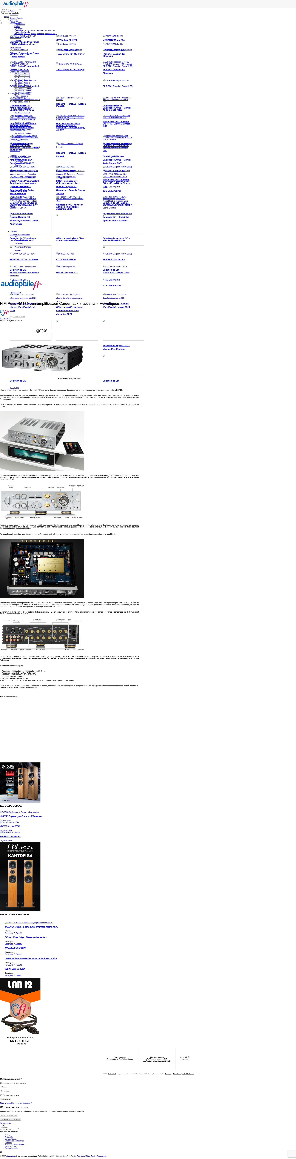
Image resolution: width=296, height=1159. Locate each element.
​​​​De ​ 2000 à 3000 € (22, 78)
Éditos (12, 11)
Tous (16, 20)
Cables (17, 27)
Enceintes (18, 29)
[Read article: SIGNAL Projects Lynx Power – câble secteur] (69, 812)
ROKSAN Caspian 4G (114, 171)
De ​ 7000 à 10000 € (22, 85)
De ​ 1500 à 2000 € (22, 76)
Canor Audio (102, 1156)
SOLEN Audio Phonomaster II (24, 66)
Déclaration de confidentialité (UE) (157, 1061)
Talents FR (14, 388)
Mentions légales (157, 1057)
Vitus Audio (177, 1074)
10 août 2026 (5, 821)
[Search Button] (20, 9)
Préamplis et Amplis (22, 163)
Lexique (185, 1059)
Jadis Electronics (188, 1074)
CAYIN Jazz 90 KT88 (66, 40)
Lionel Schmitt (19, 317)
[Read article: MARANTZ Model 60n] (69, 832)
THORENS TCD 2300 (15, 948)
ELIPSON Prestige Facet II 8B (118, 86)
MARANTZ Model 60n (114, 40)
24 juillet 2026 (6, 831)
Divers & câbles (20, 160)
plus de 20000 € (21, 96)
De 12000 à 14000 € (23, 89)
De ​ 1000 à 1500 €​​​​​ (22, 74)
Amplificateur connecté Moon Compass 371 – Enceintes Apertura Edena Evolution (117, 146)
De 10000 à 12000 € (23, 87)
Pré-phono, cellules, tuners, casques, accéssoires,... (35, 34)
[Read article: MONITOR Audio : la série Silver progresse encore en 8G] (72, 923)
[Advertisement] (42, 713)
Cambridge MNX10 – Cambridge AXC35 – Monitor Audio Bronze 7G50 (117, 159)
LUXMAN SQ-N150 (19, 70)
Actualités (14, 15)
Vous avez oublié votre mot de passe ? (16, 1103)
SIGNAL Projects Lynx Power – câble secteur (24, 43)
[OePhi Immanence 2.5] (20, 802)
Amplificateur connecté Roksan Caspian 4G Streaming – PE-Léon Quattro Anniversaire (24, 147)
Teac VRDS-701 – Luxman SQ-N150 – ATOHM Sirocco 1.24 (116, 124)
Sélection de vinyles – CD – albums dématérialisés (70, 239)
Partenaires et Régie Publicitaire (120, 1059)
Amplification (19, 25)
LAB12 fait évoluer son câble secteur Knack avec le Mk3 (31, 959)
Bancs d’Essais (11, 1139)
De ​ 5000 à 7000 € (22, 83)
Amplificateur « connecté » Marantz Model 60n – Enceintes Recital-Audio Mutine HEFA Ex (23, 127)
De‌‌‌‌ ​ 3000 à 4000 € (22, 79)
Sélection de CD (18, 381)
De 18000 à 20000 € (23, 94)
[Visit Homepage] (16, 7)
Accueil (3, 298)
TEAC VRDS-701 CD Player (70, 70)
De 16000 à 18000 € (23, 133)
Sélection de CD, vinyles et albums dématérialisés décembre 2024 (69, 310)
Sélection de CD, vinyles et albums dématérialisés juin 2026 (23, 307)
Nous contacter (120, 1057)
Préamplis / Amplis (22, 32)
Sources (17, 34)
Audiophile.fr (112, 1074)
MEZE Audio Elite (18, 191)
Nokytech (168, 1074)
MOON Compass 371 (67, 273)
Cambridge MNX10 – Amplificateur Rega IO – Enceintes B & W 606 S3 (22, 108)
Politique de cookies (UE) (156, 1059)
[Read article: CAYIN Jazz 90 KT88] (69, 822)
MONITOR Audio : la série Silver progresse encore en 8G (31, 927)
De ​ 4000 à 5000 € (22, 81)
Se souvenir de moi (11, 1095)
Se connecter (5, 1123)
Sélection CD (10, 1146)
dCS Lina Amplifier (112, 286)
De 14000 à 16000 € (23, 91)
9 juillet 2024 (5, 319)
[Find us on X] (1, 1152)
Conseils (13, 156)
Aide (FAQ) (184, 1057)
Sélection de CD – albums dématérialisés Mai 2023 (23, 239)
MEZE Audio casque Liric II (116, 181)
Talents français (11, 1148)
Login (6, 17)
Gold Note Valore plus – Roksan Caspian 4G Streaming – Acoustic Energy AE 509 (70, 127)
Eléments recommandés (20, 158)
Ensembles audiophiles (19, 72)
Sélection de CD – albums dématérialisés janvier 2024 (116, 204)
